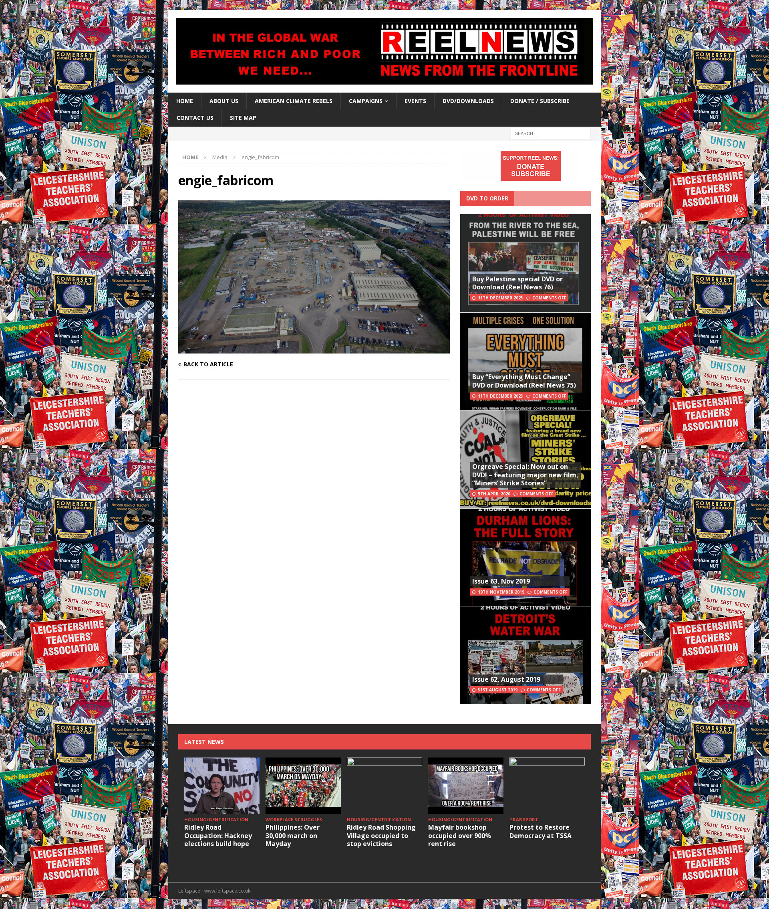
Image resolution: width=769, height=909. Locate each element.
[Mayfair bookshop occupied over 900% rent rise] (465, 786)
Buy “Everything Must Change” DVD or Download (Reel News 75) (524, 381)
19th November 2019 (501, 592)
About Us (223, 101)
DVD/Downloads (468, 101)
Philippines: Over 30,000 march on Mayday (293, 835)
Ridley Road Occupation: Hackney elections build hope (218, 835)
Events (415, 101)
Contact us (195, 117)
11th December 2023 (500, 298)
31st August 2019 (497, 690)
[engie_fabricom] (314, 348)
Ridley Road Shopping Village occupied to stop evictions (381, 835)
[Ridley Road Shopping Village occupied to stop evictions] (384, 786)
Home (184, 101)
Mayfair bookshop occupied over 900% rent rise (459, 835)
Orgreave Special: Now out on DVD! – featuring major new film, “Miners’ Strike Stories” (525, 475)
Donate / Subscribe (540, 101)
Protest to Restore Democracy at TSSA (540, 831)
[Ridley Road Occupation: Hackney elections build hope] (222, 786)
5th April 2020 (494, 494)
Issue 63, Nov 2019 (501, 581)
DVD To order (487, 198)
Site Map (243, 117)
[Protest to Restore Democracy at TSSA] (547, 786)
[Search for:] (551, 133)
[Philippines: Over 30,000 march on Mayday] (303, 786)
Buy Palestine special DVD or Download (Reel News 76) (517, 283)
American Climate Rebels (293, 101)
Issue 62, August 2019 (506, 679)
